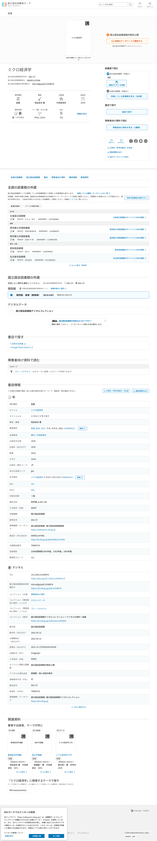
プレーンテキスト (23, 371)
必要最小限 (36, 836)
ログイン (150, 6)
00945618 (67, 477)
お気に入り (111, 142)
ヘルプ (139, 6)
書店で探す (127, 111)
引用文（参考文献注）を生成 (121, 147)
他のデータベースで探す (119, 157)
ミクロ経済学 (37, 410)
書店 (46, 177)
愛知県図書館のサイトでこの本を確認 (129, 249)
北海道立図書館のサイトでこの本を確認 (128, 217)
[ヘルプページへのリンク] (78, 59)
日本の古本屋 (17, 343)
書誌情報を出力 (116, 152)
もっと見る (20, 772)
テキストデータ (38, 600)
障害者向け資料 (58, 177)
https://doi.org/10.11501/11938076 (47, 578)
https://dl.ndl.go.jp (39, 701)
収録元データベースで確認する (128, 40)
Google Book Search (21, 347)
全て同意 (56, 836)
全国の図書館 (16, 177)
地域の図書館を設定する (136, 198)
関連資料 (85, 177)
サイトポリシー (83, 833)
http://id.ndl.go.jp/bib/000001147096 (48, 539)
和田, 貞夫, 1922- (38, 428)
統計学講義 (37, 754)
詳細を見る (82, 113)
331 (32, 483)
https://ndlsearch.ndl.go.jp (43, 529)
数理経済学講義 (15, 754)
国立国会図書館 (33, 177)
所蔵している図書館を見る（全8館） (127, 96)
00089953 (69, 428)
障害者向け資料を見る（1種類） (127, 127)
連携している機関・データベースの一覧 (92, 193)
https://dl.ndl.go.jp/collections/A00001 (48, 620)
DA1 (33, 489)
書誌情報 (73, 177)
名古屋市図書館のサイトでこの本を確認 (128, 258)
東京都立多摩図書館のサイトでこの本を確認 (127, 229)
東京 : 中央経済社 (38, 435)
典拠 (81, 428)
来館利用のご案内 (57, 288)
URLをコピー (121, 142)
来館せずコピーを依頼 (117, 85)
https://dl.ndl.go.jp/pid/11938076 (46, 588)
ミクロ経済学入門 (64, 754)
